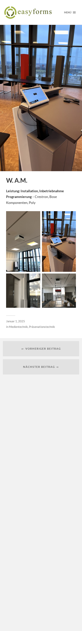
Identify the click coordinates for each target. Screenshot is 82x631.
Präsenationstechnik (42, 326)
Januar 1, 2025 (15, 321)
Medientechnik (18, 326)
